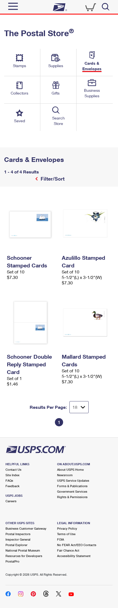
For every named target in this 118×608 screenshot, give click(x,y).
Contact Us (13, 469)
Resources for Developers (23, 556)
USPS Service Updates (73, 480)
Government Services (72, 491)
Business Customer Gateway (25, 528)
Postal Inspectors (17, 534)
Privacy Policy (67, 528)
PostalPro (12, 561)
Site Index (12, 475)
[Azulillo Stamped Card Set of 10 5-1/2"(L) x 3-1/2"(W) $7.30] (86, 223)
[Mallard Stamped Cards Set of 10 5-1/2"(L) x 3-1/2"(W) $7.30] (86, 322)
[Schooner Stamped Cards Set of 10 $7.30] (31, 223)
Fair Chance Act (68, 550)
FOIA (60, 539)
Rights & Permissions (72, 497)
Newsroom (65, 475)
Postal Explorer (16, 545)
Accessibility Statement (74, 556)
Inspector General (17, 539)
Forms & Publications (72, 486)
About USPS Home (70, 469)
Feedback (12, 486)
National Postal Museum (22, 550)
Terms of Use (66, 534)
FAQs (9, 480)
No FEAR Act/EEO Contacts (76, 545)
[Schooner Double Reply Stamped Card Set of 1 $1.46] (31, 322)
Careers (10, 501)
